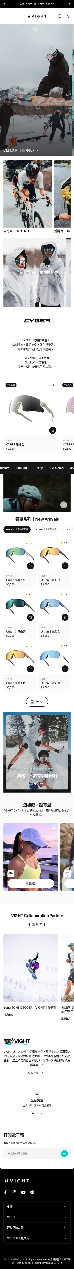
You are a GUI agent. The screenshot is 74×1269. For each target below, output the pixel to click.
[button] (63, 504)
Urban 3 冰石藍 (50, 683)
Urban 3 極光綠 (16, 580)
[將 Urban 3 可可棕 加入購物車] (65, 565)
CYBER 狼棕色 (15, 444)
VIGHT (9, 440)
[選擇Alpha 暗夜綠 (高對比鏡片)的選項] (11, 873)
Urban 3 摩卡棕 (16, 683)
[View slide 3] (41, 1113)
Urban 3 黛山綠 (16, 631)
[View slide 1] (33, 1113)
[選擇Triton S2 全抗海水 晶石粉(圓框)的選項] (67, 873)
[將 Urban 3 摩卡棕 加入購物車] (30, 668)
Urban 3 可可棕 (50, 580)
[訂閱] (64, 1153)
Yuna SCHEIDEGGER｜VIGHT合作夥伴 (30, 1007)
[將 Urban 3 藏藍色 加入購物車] (65, 617)
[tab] (17, 529)
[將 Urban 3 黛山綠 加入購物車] (30, 617)
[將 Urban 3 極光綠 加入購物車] (30, 565)
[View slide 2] (37, 1113)
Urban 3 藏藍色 (50, 631)
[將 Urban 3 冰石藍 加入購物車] (65, 668)
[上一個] (5, 4)
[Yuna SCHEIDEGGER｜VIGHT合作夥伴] (30, 968)
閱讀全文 (8, 1014)
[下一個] (69, 4)
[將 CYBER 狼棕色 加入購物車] (52, 430)
